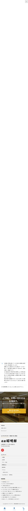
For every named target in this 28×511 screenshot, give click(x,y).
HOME (5, 509)
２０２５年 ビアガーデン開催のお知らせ (10, 489)
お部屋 (3, 457)
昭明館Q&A (4, 464)
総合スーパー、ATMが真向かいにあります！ (10, 499)
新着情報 (3, 425)
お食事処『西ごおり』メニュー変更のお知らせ (11, 495)
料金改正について (5, 481)
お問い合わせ (3, 428)
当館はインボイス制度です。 (7, 493)
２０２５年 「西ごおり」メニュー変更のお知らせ (12, 491)
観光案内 (3, 467)
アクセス (3, 469)
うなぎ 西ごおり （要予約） (7, 474)
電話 (23, 509)
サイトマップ (3, 430)
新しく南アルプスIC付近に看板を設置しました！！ (12, 487)
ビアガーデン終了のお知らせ (8, 483)
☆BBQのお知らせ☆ (6, 485)
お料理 (3, 459)
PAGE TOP (25, 504)
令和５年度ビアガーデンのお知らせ (9, 497)
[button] (14, 411)
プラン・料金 (4, 462)
